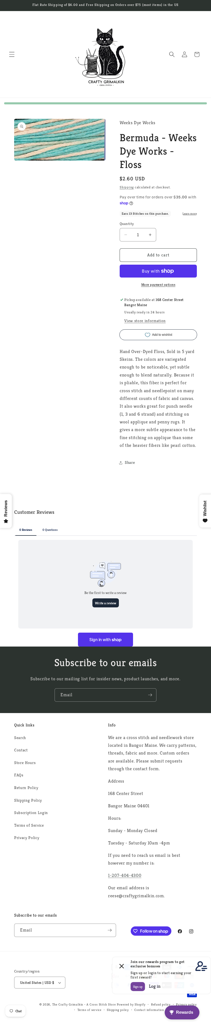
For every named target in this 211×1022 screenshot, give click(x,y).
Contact (21, 750)
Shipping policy (118, 1010)
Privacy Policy (26, 837)
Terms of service (89, 1010)
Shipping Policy (28, 800)
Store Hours (25, 762)
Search (20, 737)
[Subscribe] (150, 695)
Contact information (149, 1010)
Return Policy (26, 787)
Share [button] (130, 462)
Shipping (127, 187)
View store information (145, 320)
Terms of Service (29, 825)
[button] (12, 54)
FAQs (18, 775)
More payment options (158, 284)
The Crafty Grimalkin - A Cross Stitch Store (84, 1004)
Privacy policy (186, 1004)
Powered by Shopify (131, 1004)
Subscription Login (31, 812)
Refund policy (161, 1004)
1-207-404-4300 (124, 875)
